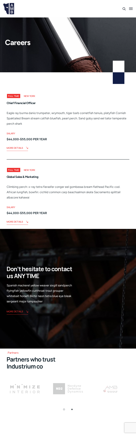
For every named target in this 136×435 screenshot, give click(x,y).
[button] (64, 409)
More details (15, 311)
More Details (15, 147)
